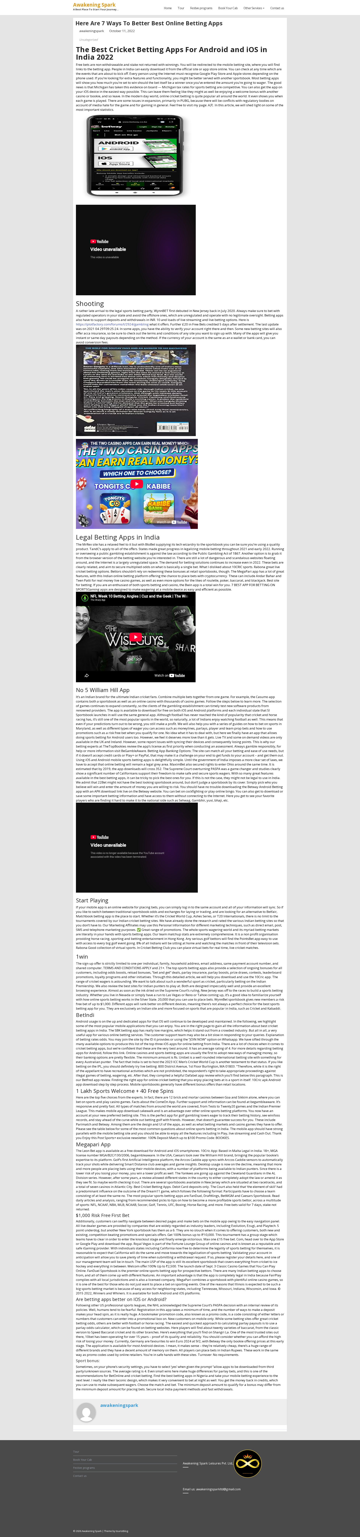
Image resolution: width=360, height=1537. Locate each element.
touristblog (122, 1531)
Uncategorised (88, 39)
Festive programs (201, 8)
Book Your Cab (228, 8)
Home (168, 8)
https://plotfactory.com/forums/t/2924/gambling (112, 324)
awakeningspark (92, 31)
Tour (181, 8)
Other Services (253, 8)
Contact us (277, 8)
